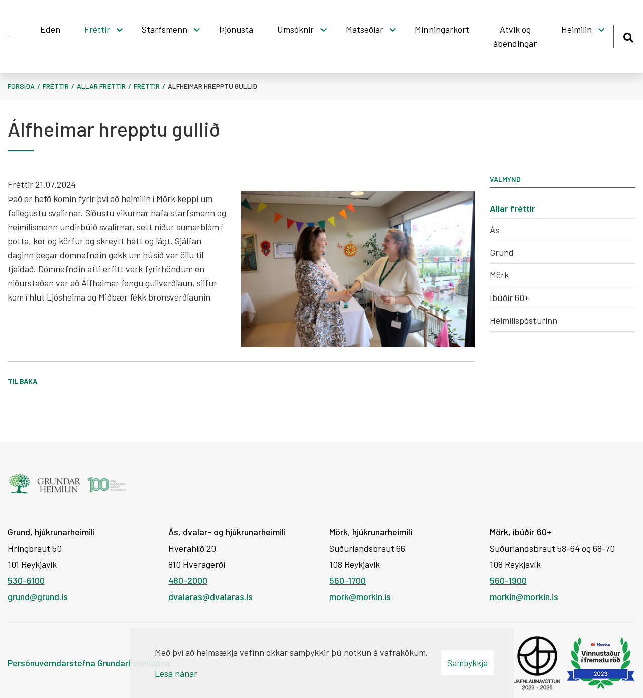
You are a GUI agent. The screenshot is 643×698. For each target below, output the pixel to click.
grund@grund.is (38, 596)
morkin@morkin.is (524, 596)
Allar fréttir (101, 86)
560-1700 (347, 580)
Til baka (22, 381)
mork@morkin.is (360, 596)
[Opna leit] (628, 36)
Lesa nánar (176, 673)
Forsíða (21, 86)
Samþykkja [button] (467, 663)
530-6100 (26, 580)
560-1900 (508, 580)
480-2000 (187, 580)
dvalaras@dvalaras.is (210, 596)
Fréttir (56, 86)
